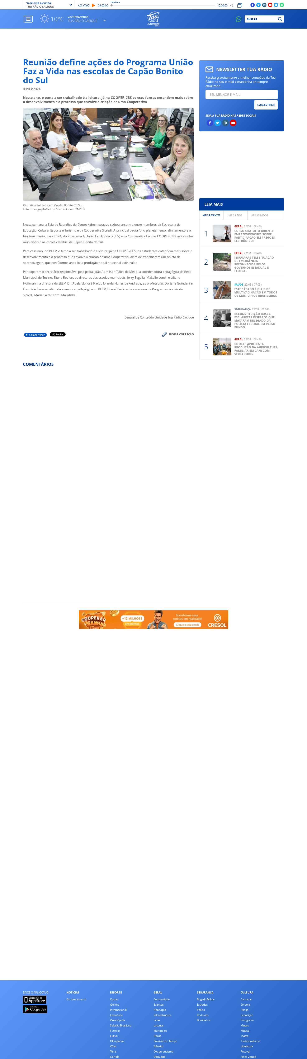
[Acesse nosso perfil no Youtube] (270, 5)
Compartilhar (37, 334)
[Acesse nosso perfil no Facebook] (252, 5)
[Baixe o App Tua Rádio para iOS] (276, 5)
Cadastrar (266, 105)
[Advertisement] (241, 165)
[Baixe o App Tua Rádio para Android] (282, 5)
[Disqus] (108, 425)
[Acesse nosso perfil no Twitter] (258, 5)
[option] (211, 215)
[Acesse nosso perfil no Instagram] (264, 5)
